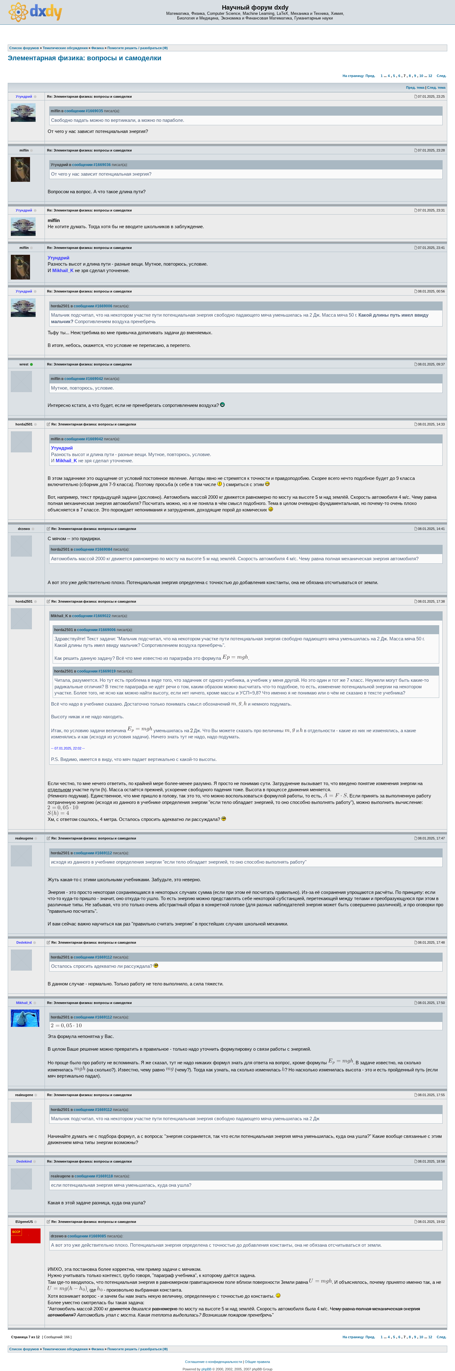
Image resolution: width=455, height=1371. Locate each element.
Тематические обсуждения (65, 1349)
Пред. (370, 76)
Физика (97, 1349)
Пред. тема (415, 87)
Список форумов (24, 1349)
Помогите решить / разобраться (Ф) (137, 1349)
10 (421, 76)
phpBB (206, 1369)
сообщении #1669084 (93, 549)
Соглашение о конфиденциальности (213, 1362)
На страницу (353, 76)
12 (430, 76)
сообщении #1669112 (93, 853)
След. (441, 76)
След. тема (436, 87)
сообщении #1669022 (91, 616)
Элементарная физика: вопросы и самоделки (85, 58)
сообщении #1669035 (83, 111)
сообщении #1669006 (93, 306)
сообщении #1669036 (91, 165)
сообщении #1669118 (94, 1176)
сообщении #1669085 (86, 1236)
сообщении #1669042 (83, 379)
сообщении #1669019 (96, 671)
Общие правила (257, 1362)
